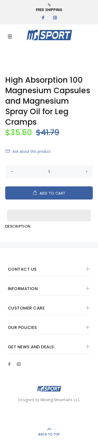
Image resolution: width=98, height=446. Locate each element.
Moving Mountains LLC (60, 399)
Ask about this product (32, 151)
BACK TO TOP (49, 434)
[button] (49, 210)
